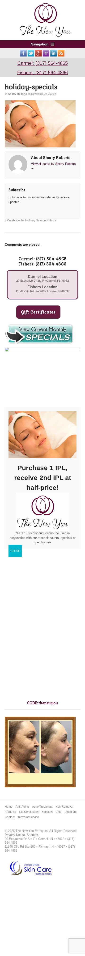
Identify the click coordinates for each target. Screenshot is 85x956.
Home (9, 806)
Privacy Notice (15, 835)
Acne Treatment (42, 806)
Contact (10, 817)
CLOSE (15, 551)
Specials (47, 812)
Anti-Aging (22, 806)
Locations (71, 812)
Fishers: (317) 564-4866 (42, 72)
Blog (59, 812)
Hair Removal (64, 806)
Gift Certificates (28, 812)
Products (10, 812)
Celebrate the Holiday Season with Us (31, 220)
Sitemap (32, 835)
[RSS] (12, 210)
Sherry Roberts (17, 93)
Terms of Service (28, 817)
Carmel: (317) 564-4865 (42, 63)
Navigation (39, 44)
